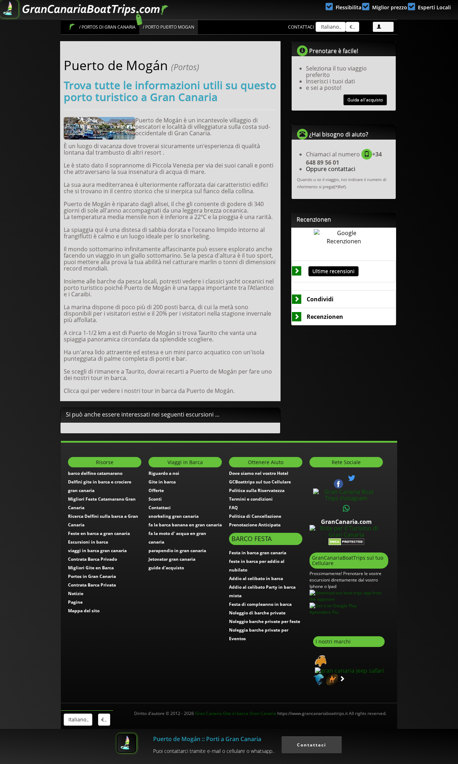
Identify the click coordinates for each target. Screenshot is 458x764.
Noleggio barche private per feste (264, 621)
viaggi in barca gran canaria (97, 551)
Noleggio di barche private (257, 613)
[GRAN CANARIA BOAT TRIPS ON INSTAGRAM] (346, 494)
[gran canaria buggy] (319, 660)
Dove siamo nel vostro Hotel (258, 473)
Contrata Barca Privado (92, 559)
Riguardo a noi (163, 473)
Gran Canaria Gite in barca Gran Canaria (235, 713)
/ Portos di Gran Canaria (107, 27)
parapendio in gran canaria (177, 551)
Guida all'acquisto (365, 100)
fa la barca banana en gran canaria (185, 525)
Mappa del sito (83, 611)
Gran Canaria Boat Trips (71, 26)
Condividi (320, 299)
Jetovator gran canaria (171, 559)
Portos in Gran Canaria (92, 576)
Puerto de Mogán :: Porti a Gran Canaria (207, 739)
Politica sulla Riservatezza (256, 490)
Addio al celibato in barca (256, 578)
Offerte (156, 490)
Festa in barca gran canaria (257, 553)
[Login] (383, 27)
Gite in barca (162, 482)
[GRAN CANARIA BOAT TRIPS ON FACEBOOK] (338, 483)
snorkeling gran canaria (173, 516)
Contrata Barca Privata (92, 585)
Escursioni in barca (88, 542)
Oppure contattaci (330, 169)
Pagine (75, 602)
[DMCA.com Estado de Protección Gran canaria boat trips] (346, 541)
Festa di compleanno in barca (260, 604)
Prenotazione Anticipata (255, 525)
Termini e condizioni (251, 499)
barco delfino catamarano (95, 473)
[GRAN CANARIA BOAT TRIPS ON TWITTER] (352, 478)
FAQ (233, 508)
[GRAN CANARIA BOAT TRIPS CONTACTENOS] (346, 508)
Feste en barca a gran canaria (99, 533)
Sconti (155, 499)
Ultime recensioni (333, 271)
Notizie (75, 593)
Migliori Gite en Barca (91, 568)
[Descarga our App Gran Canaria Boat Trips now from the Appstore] (349, 596)
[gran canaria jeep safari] (348, 670)
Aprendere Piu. (324, 612)
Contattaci (301, 27)
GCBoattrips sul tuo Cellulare (260, 482)
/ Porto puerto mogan (168, 27)
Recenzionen (325, 317)
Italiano (329, 26)
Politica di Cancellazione (255, 516)
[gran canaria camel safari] (331, 679)
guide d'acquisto (166, 568)
